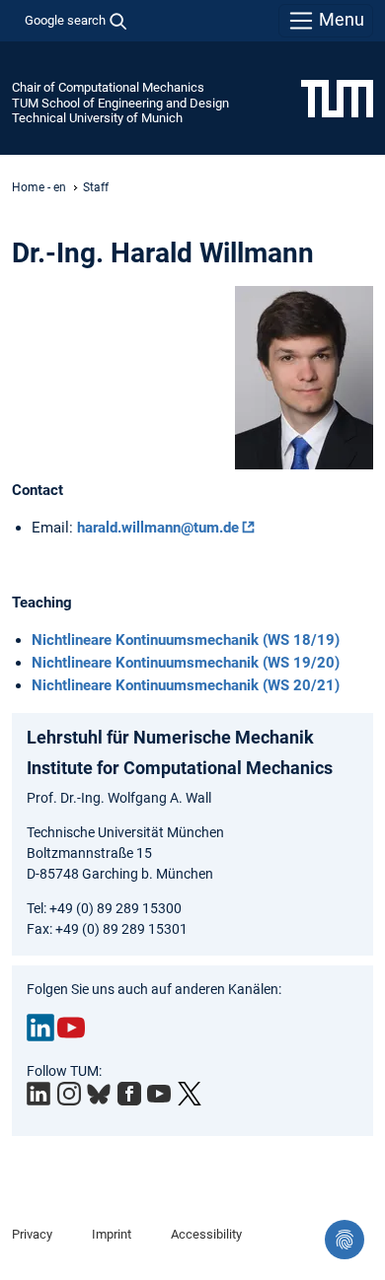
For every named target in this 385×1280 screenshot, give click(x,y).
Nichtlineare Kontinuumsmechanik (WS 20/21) (186, 685)
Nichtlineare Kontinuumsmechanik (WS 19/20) (186, 663)
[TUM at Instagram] (69, 1093)
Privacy (32, 1234)
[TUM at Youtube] (159, 1093)
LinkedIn (40, 1027)
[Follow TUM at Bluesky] (99, 1094)
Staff (96, 187)
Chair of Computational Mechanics (108, 87)
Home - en (39, 187)
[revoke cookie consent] (344, 1239)
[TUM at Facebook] (129, 1093)
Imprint (111, 1234)
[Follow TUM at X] (189, 1093)
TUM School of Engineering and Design (120, 103)
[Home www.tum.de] (337, 98)
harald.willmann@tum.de (158, 527)
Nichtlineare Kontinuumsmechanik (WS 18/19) (186, 640)
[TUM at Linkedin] (38, 1093)
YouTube (71, 1027)
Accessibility (206, 1234)
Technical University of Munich (97, 117)
